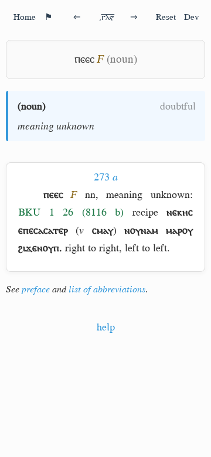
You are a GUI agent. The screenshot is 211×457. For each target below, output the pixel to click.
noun (31, 106)
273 (106, 177)
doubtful (178, 106)
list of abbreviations (107, 289)
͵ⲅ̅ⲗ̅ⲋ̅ (106, 17)
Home (24, 17)
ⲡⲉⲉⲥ (84, 59)
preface (36, 289)
